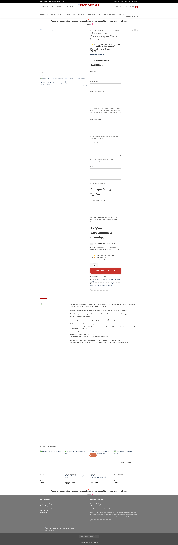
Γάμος (114, 283)
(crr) (96, 283)
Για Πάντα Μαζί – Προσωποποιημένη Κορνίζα (75, 476)
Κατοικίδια (107, 14)
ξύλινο (108, 285)
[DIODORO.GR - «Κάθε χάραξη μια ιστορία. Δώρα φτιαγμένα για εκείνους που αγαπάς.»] (89, 7)
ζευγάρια (99, 285)
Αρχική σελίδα (94, 30)
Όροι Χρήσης (44, 510)
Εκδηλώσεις (44, 14)
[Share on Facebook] (91, 289)
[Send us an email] (101, 520)
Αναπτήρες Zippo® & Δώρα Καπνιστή (84, 14)
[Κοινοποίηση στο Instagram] (107, 289)
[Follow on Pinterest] (107, 520)
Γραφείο (100, 14)
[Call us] (104, 520)
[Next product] (133, 30)
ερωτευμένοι (93, 285)
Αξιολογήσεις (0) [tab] (69, 300)
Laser (99, 283)
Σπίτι (113, 14)
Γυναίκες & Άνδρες (56, 14)
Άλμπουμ (108, 279)
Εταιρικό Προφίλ (116, 1)
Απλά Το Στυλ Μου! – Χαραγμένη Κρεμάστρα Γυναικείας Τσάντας (99, 476)
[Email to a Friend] (98, 289)
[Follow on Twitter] (98, 520)
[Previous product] (136, 30)
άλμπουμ (103, 283)
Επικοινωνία (124, 1)
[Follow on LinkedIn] (110, 520)
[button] (132, 7)
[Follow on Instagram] (95, 520)
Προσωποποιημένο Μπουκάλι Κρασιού (50, 476)
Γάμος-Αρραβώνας (114, 30)
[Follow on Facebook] (91, 520)
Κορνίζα (104, 285)
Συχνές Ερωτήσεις (133, 1)
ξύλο (111, 285)
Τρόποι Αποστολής (46, 508)
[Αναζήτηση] (135, 13)
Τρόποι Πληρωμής (45, 506)
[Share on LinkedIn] (104, 289)
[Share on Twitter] (95, 289)
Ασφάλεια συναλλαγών (46, 504)
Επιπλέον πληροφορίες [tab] (55, 300)
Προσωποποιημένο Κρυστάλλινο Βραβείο (125, 476)
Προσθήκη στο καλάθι (105, 271)
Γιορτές (67, 14)
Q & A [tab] (77, 300)
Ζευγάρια (92, 281)
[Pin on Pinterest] (101, 289)
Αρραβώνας (109, 283)
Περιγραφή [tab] (43, 300)
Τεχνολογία (120, 14)
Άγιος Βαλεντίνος (101, 279)
